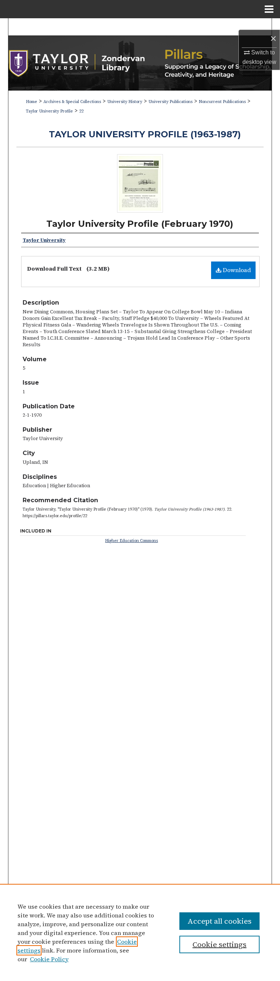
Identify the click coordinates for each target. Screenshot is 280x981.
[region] (140, 932)
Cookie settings (219, 944)
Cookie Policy (49, 959)
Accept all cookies (219, 921)
